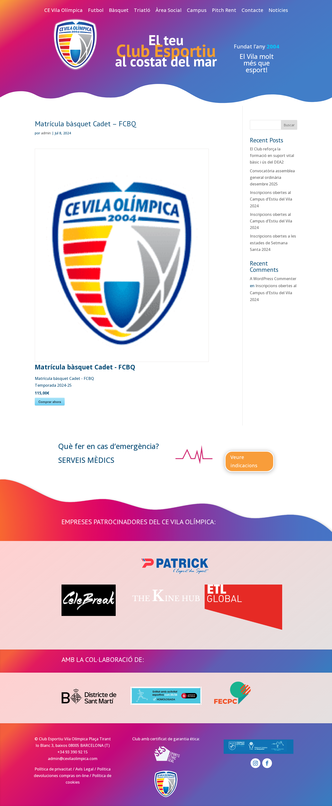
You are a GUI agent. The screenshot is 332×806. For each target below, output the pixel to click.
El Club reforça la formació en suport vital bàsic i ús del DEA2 (272, 155)
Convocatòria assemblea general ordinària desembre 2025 (272, 177)
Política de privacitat (53, 769)
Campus (197, 11)
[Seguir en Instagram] (255, 763)
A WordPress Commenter (273, 278)
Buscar (289, 125)
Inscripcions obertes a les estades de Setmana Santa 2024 (273, 242)
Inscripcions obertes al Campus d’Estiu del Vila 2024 (271, 199)
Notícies (278, 11)
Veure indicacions (243, 461)
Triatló (142, 11)
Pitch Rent (224, 11)
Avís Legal (84, 769)
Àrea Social (169, 11)
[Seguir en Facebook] (267, 763)
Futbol (96, 11)
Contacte (252, 11)
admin (46, 133)
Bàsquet (119, 11)
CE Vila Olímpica (63, 11)
